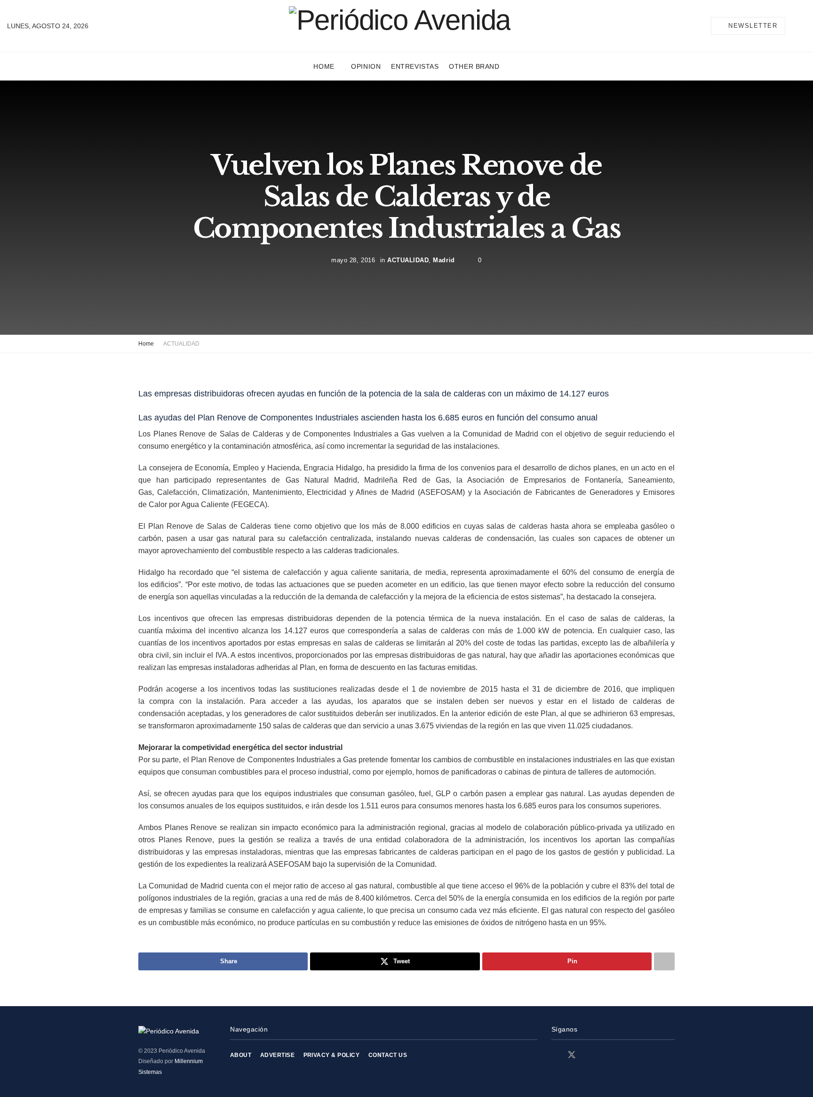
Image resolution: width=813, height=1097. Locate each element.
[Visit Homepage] (400, 26)
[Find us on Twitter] (571, 1055)
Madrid (443, 259)
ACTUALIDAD (408, 259)
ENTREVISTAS (414, 66)
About (240, 1055)
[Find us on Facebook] (554, 1055)
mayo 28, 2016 (353, 259)
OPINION (366, 66)
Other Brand (474, 66)
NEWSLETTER (752, 25)
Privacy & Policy (331, 1055)
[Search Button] (802, 26)
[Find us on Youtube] (604, 1055)
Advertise (277, 1055)
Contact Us (387, 1055)
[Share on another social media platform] (664, 961)
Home (323, 66)
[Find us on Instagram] (588, 1055)
